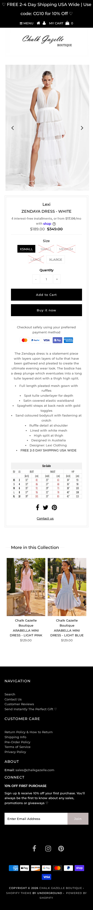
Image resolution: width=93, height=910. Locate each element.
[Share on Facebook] (37, 508)
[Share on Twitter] (45, 508)
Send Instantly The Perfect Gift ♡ (31, 709)
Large (36, 259)
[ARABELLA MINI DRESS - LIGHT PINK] (26, 587)
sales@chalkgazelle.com (35, 770)
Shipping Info (15, 737)
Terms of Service (18, 747)
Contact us (45, 518)
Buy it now (46, 310)
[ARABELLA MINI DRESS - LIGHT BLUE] (67, 587)
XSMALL (26, 249)
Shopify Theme (18, 893)
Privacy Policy (15, 752)
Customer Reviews (19, 704)
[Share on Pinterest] (54, 508)
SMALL (46, 249)
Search (10, 694)
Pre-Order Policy (17, 742)
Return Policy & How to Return (29, 732)
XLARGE (55, 259)
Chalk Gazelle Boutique (60, 888)
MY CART (61, 23)
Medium (66, 249)
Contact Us (13, 699)
